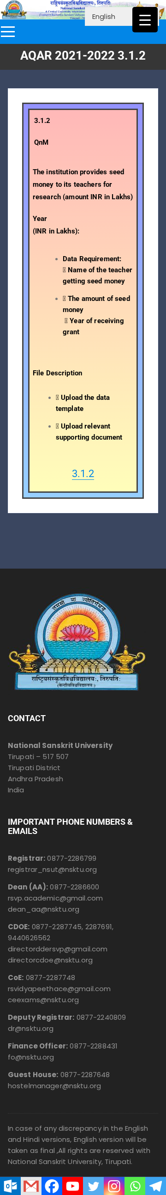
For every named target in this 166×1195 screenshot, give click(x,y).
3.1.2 (83, 473)
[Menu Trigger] (145, 19)
